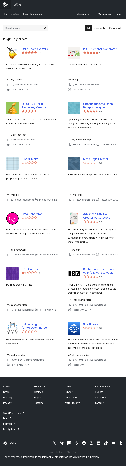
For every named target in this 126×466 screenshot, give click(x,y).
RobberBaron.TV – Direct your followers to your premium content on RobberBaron (99, 271)
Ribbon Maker (30, 159)
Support (69, 391)
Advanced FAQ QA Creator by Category (96, 215)
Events (99, 391)
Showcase (40, 386)
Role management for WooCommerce (34, 325)
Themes (38, 391)
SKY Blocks (90, 324)
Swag (100, 402)
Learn (68, 386)
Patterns (38, 402)
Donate (101, 397)
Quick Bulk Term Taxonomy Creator (34, 105)
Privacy (7, 402)
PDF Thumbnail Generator (100, 49)
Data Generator (32, 214)
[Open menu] (121, 4)
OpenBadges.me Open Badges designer (98, 105)
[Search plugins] (45, 28)
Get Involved (102, 386)
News (6, 391)
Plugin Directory (11, 14)
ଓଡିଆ (13, 443)
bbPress (9, 423)
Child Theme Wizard (35, 49)
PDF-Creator (30, 269)
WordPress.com (13, 413)
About (6, 386)
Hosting (7, 397)
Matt (7, 418)
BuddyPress (11, 429)
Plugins (38, 397)
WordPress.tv (74, 402)
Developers (71, 397)
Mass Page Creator (95, 159)
